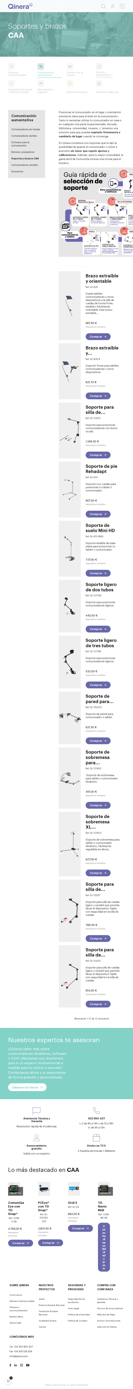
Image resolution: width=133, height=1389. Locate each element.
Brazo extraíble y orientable (102, 278)
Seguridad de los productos (76, 1301)
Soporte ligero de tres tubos (101, 642)
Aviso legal (73, 1308)
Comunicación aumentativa (23, 117)
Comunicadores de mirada (25, 129)
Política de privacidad (79, 1314)
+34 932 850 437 (23, 1346)
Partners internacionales (22, 1301)
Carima (42, 1326)
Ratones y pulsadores (22, 151)
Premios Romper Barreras (52, 1305)
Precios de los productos (110, 1308)
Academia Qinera (47, 1320)
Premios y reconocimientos (18, 1309)
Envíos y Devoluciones (108, 1320)
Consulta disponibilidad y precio (104, 1247)
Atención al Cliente (107, 1326)
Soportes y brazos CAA (25, 158)
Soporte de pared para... (100, 698)
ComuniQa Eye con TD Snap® (14, 1208)
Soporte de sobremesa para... (98, 757)
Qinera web (15, 1322)
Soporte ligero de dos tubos (101, 586)
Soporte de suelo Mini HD (100, 527)
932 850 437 (96, 1118)
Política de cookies (77, 1320)
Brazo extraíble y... (102, 350)
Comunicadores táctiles (24, 135)
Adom (42, 1299)
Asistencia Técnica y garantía (107, 1301)
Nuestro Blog (16, 1316)
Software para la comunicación (20, 144)
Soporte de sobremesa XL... (98, 821)
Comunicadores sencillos (24, 164)
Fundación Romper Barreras (48, 1313)
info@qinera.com (19, 1356)
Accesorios (17, 171)
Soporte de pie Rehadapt (101, 468)
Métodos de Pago (106, 1314)
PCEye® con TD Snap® (43, 1206)
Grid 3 (72, 1202)
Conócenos (16, 1294)
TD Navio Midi (102, 1206)
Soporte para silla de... (100, 409)
